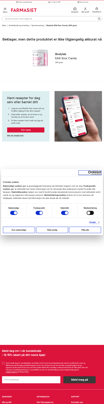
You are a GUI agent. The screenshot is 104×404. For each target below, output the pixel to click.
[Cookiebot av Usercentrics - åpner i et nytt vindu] (90, 173)
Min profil (6, 402)
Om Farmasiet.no (45, 402)
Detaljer (92, 222)
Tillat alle (85, 230)
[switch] (39, 213)
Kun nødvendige (19, 230)
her (75, 370)
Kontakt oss (77, 402)
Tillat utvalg (52, 230)
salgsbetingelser (11, 372)
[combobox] (52, 18)
